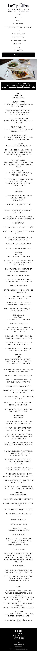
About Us (18, 17)
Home (18, 14)
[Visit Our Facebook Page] (16, 632)
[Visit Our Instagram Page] (20, 632)
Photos (18, 30)
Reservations (18, 55)
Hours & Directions (18, 40)
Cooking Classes (18, 37)
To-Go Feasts (18, 24)
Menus (18, 20)
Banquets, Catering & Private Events (18, 27)
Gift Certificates (18, 34)
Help (18, 642)
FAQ (18, 47)
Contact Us (18, 50)
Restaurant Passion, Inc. (22, 649)
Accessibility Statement (18, 644)
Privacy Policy (18, 646)
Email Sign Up (18, 44)
